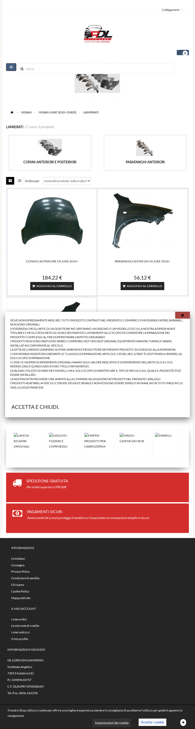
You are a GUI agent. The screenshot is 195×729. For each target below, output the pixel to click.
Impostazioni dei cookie (112, 723)
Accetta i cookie (152, 722)
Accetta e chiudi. (35, 407)
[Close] (182, 315)
